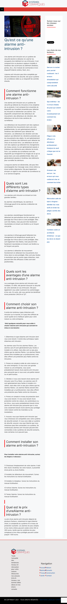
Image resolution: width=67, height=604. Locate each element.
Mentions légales (47, 600)
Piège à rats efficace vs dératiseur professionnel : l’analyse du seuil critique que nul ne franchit (53, 145)
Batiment (43, 570)
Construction (50, 573)
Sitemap (59, 600)
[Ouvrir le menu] (2, 9)
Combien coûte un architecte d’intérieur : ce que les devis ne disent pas (53, 236)
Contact (49, 576)
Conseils (49, 570)
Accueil (42, 568)
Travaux (43, 573)
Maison (48, 568)
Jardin (42, 576)
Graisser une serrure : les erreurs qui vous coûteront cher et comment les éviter (54, 176)
